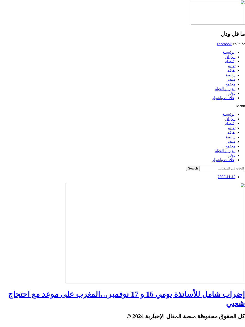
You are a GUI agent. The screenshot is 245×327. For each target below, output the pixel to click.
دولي (231, 93)
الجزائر (230, 57)
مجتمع (230, 84)
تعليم (231, 66)
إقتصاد (230, 61)
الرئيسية (228, 52)
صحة (231, 80)
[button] (122, 106)
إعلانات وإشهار (223, 98)
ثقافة (231, 70)
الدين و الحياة (225, 89)
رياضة (230, 75)
